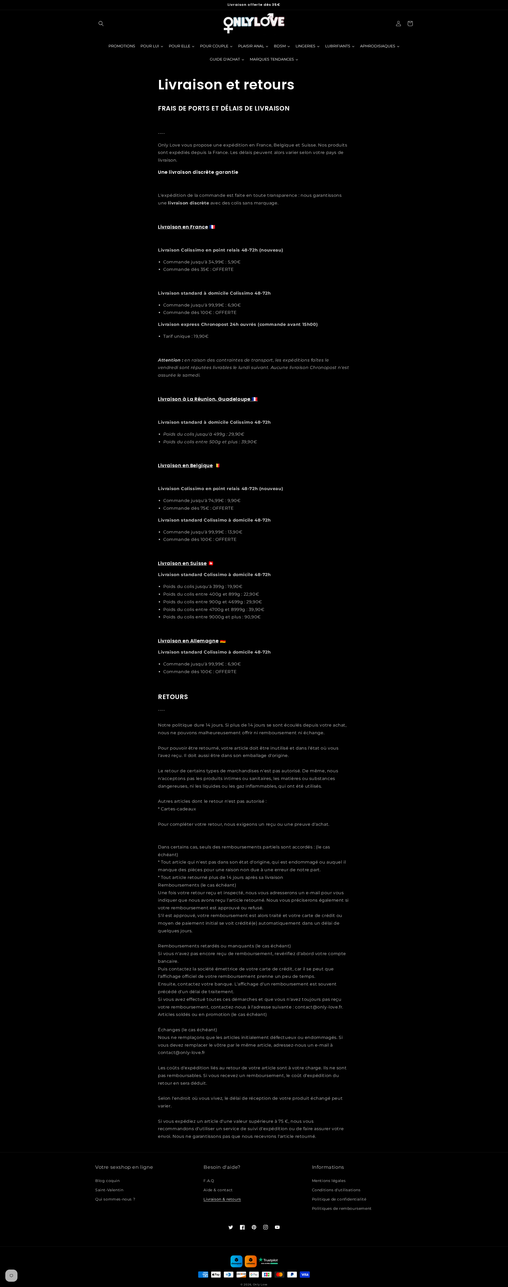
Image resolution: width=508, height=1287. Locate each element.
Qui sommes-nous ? (115, 1199)
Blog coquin (107, 1180)
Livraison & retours (222, 1199)
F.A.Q (208, 1180)
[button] (101, 23)
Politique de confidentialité (339, 1199)
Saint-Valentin (109, 1190)
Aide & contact (218, 1190)
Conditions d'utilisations (336, 1190)
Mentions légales (329, 1180)
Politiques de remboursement (342, 1208)
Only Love (260, 1284)
